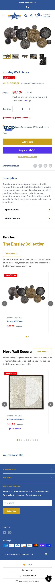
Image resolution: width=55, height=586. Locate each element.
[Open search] (25, 15)
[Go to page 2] (28, 336)
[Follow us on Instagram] (9, 532)
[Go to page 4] (24, 440)
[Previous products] (4, 303)
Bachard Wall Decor (15, 419)
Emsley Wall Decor (15, 321)
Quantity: (7, 109)
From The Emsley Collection (32, 83)
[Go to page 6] (28, 440)
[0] (36, 15)
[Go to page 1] (26, 336)
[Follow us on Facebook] (4, 532)
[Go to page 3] (21, 440)
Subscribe (11, 511)
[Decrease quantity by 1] (15, 109)
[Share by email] (50, 166)
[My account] (31, 15)
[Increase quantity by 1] (29, 109)
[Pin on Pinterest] (40, 166)
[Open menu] (4, 16)
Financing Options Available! (17, 117)
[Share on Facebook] (35, 166)
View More (10, 253)
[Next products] (50, 303)
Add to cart (27, 141)
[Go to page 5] (26, 440)
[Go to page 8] (33, 440)
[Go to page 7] (31, 440)
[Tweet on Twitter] (45, 166)
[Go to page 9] (35, 440)
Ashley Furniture (11, 83)
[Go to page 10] (37, 440)
